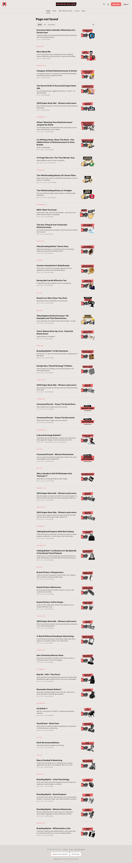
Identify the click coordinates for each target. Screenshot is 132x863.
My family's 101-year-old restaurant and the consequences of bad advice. (57, 355)
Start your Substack (61, 854)
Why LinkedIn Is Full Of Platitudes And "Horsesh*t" (54, 474)
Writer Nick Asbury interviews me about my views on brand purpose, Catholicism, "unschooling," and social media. (56, 535)
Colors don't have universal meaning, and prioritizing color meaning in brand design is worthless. (56, 783)
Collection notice (79, 849)
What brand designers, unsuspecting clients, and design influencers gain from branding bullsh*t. (55, 250)
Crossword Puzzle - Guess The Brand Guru (56, 404)
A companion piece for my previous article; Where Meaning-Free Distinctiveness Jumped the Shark (57, 74)
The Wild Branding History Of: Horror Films (56, 175)
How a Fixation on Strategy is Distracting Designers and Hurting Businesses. (55, 369)
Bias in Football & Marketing (49, 760)
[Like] (38, 165)
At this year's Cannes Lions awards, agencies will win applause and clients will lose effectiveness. (54, 269)
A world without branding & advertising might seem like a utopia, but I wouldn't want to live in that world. (56, 640)
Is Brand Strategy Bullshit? (49, 435)
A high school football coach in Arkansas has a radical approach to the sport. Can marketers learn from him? (55, 764)
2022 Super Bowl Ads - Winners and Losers (56, 621)
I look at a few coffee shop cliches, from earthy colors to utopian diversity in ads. (55, 606)
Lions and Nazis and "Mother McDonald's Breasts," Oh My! (56, 321)
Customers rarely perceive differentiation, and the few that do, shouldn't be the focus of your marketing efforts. (56, 832)
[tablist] (46, 25)
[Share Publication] (108, 4)
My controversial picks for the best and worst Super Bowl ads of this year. (57, 107)
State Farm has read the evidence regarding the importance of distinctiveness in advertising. (56, 727)
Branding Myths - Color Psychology (53, 779)
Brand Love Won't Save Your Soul (52, 298)
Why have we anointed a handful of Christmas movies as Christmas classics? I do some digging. (55, 659)
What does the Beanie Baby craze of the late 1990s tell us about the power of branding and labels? (56, 693)
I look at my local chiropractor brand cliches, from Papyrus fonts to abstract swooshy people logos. (56, 576)
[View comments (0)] (51, 61)
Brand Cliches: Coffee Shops (50, 602)
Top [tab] (45, 24)
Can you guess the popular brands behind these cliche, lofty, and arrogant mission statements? (57, 458)
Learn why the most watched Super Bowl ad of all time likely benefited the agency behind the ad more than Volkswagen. (57, 678)
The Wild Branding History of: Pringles (54, 190)
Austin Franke (46, 39)
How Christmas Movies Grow (50, 655)
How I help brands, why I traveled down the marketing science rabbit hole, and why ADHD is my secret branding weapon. (56, 55)
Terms (71, 849)
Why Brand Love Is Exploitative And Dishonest (52, 301)
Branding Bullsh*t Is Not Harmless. (53, 351)
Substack (56, 859)
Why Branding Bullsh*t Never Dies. (53, 246)
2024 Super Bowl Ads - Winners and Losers (56, 493)
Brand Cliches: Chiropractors (50, 572)
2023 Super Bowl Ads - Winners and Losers (56, 512)
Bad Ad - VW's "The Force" (48, 674)
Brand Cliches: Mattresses (49, 587)
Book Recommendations (48, 743)
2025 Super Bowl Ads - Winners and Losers (56, 385)
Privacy (65, 849)
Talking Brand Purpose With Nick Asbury (55, 531)
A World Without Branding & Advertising (55, 636)
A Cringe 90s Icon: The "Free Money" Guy (56, 158)
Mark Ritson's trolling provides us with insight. (52, 479)
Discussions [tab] (51, 24)
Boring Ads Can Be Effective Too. (52, 280)
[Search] (104, 4)
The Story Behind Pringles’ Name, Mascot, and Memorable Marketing (56, 194)
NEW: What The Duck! (47, 210)
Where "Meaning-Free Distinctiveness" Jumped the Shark (55, 123)
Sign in (126, 4)
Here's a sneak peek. (43, 147)
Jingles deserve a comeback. (46, 336)
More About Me (44, 52)
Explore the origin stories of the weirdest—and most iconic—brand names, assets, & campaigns (57, 213)
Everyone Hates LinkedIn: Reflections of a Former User (56, 31)
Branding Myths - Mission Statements (54, 809)
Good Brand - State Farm (48, 723)
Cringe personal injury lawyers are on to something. (54, 283)
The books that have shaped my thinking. (50, 745)
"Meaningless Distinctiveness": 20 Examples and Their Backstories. (53, 317)
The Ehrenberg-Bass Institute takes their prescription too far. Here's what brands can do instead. (57, 128)
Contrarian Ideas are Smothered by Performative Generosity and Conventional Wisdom (57, 36)
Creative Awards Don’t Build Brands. (53, 265)
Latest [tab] (40, 24)
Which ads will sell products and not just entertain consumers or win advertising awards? (57, 625)
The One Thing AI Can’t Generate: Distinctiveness (52, 226)
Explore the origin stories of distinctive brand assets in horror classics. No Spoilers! (57, 179)
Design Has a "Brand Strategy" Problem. (55, 366)
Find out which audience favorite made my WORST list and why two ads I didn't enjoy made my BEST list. (56, 516)
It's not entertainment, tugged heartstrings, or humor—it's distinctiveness (56, 92)
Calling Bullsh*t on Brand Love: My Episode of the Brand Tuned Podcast (56, 552)
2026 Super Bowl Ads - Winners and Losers (56, 103)
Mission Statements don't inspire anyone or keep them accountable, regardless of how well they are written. (55, 813)
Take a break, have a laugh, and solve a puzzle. (52, 407)
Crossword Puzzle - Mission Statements (55, 454)
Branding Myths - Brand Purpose (51, 794)
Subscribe (116, 4)
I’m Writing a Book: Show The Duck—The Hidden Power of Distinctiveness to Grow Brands (56, 142)
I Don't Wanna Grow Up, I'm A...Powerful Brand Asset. (55, 332)
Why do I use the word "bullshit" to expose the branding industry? (55, 712)
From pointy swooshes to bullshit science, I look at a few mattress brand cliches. (55, 591)
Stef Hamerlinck (61, 442)
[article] (66, 36)
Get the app (75, 854)
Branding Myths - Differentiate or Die (54, 828)
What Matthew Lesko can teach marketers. (51, 160)
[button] (48, 11)
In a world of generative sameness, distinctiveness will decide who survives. (57, 231)
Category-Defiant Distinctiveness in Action (57, 71)
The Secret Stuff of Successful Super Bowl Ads (56, 87)
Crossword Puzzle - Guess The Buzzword (55, 418)
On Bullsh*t (42, 708)
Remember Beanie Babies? (49, 689)
